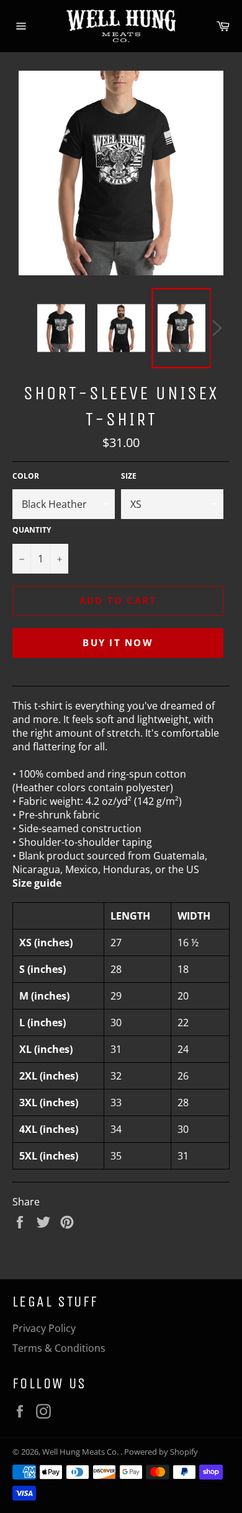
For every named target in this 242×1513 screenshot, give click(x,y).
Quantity (31, 530)
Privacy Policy (44, 1328)
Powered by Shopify (161, 1451)
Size (129, 476)
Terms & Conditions (58, 1348)
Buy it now (118, 642)
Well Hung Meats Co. (81, 1451)
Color (25, 476)
